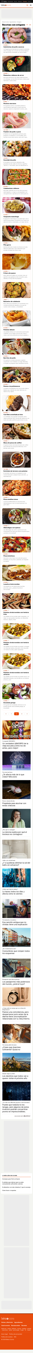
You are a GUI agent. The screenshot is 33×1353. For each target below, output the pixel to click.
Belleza (20, 1)
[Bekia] (4, 1)
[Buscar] (27, 5)
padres (24, 1328)
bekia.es (3, 1328)
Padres (30, 1)
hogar (22, 1330)
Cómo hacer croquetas (9, 1190)
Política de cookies (7, 1337)
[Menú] (30, 5)
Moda (15, 1)
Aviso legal (4, 1334)
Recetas (24, 1325)
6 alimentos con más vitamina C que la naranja (16, 1187)
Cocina (25, 1)
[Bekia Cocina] (6, 5)
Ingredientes (13, 22)
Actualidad (10, 1)
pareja (29, 1328)
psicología (16, 1330)
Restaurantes (15, 1325)
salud (10, 1330)
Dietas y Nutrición (7, 1322)
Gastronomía (5, 1325)
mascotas (5, 1330)
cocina (19, 1328)
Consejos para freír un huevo (11, 1179)
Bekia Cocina (5, 22)
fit (25, 1330)
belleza (14, 1328)
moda (9, 1328)
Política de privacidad (15, 1334)
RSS (15, 1337)
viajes (29, 1330)
